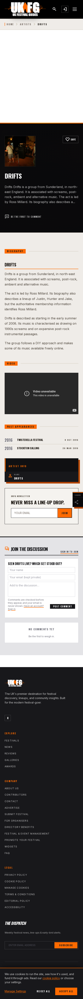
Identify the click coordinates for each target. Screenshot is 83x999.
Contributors (16, 794)
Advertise (12, 807)
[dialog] (41, 983)
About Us (12, 788)
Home (10, 24)
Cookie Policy (15, 881)
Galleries (12, 760)
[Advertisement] (41, 79)
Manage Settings (15, 991)
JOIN (65, 513)
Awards (10, 766)
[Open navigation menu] (74, 9)
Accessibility (15, 907)
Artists (25, 24)
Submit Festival (17, 814)
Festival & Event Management (27, 833)
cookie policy (51, 978)
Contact (11, 801)
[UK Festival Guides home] (41, 684)
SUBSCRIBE (66, 945)
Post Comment (62, 606)
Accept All (66, 991)
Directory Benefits (19, 827)
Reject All (43, 991)
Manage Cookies (17, 887)
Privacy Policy (16, 874)
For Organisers (16, 820)
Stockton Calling (28, 448)
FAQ (7, 853)
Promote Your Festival (22, 840)
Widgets (11, 846)
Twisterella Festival (30, 440)
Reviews (10, 753)
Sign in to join (69, 551)
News (9, 746)
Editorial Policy (17, 900)
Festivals (12, 740)
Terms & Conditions (20, 894)
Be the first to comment (23, 216)
